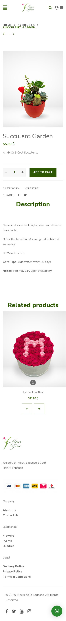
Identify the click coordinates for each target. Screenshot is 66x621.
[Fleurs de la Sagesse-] (28, 7)
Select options (33, 382)
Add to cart (43, 172)
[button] (56, 611)
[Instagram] (29, 612)
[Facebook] (7, 612)
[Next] (12, 34)
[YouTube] (22, 612)
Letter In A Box (33, 392)
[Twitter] (14, 612)
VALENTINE (31, 188)
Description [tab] (33, 204)
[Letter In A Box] (33, 349)
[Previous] (5, 34)
